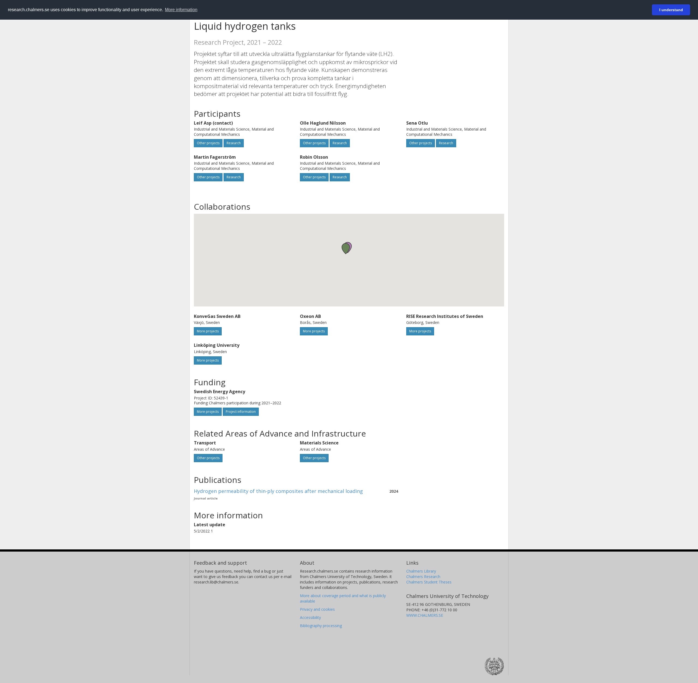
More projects (208, 331)
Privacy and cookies (317, 609)
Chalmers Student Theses (429, 582)
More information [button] (181, 9)
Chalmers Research (423, 576)
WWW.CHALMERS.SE (424, 615)
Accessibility (310, 617)
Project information (241, 411)
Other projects (208, 143)
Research (234, 143)
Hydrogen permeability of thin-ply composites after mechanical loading (278, 491)
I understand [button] (671, 10)
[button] (345, 248)
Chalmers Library (421, 571)
